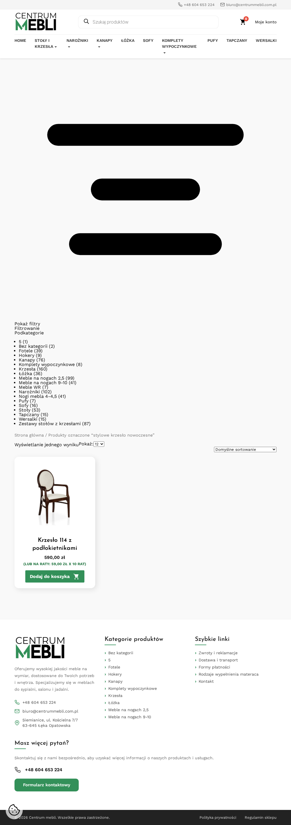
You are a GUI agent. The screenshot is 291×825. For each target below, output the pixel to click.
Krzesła (27, 369)
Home (20, 40)
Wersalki (266, 40)
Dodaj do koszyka (50, 576)
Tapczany (236, 40)
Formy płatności (214, 667)
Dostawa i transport (218, 660)
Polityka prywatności (217, 817)
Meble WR (30, 387)
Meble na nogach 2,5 (41, 378)
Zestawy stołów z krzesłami (50, 423)
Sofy (148, 40)
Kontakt (206, 681)
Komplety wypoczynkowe (179, 43)
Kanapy (105, 40)
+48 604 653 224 (39, 702)
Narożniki (77, 40)
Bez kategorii (33, 346)
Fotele (26, 350)
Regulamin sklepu (261, 817)
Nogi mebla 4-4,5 (38, 396)
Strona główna (29, 435)
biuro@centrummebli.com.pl (50, 711)
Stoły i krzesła (44, 43)
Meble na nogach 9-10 (43, 382)
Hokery (26, 355)
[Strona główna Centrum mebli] (35, 22)
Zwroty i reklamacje (218, 653)
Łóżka (127, 40)
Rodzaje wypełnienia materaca (229, 674)
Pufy (212, 40)
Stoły (24, 410)
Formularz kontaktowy (46, 784)
